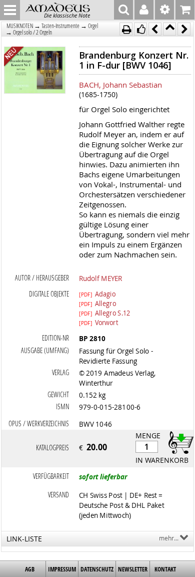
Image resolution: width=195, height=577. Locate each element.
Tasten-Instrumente (61, 26)
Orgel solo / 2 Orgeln (32, 32)
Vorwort (98, 322)
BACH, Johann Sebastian (120, 85)
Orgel (93, 26)
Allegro (97, 303)
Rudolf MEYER (100, 278)
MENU (10, 10)
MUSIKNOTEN (19, 26)
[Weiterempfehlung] (140, 29)
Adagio (97, 293)
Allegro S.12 (104, 312)
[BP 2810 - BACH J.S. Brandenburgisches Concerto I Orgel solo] (35, 71)
